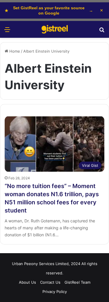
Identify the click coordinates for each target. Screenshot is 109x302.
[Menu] (7, 31)
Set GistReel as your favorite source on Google (49, 10)
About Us (27, 282)
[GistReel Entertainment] (55, 29)
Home (14, 51)
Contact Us (50, 282)
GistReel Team (77, 282)
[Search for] (102, 31)
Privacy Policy (54, 291)
